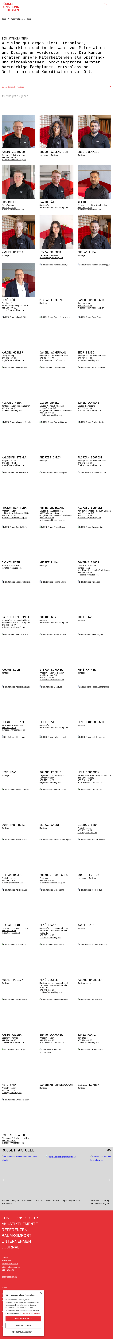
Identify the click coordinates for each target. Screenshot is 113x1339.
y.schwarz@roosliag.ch (89, 410)
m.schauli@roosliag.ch (89, 518)
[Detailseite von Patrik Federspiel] (18, 604)
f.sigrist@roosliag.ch (89, 465)
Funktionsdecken (20, 1218)
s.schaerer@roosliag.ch (52, 680)
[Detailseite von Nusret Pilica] (18, 968)
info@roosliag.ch (9, 1277)
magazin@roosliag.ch (50, 782)
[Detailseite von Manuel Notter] (18, 237)
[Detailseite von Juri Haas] (94, 604)
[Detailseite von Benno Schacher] (56, 1021)
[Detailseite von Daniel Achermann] (56, 339)
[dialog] (23, 1313)
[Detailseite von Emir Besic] (94, 339)
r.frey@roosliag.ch (11, 1093)
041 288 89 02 (9, 157)
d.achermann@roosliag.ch (52, 360)
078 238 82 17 (9, 358)
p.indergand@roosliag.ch (52, 520)
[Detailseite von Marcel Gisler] (18, 339)
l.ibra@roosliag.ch (87, 832)
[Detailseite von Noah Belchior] (94, 861)
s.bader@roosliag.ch (12, 883)
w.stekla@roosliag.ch (13, 465)
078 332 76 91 (85, 515)
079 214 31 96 (9, 515)
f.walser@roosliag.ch (13, 1042)
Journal (10, 1247)
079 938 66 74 (9, 625)
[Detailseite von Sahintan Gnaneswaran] (56, 1071)
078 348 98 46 (85, 780)
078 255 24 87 (47, 677)
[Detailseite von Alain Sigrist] (94, 188)
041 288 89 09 (47, 1040)
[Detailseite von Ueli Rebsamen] (94, 759)
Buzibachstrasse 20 (10, 1263)
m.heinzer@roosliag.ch (13, 730)
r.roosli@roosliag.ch (13, 310)
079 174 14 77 (47, 358)
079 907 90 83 (47, 935)
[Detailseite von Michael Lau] (18, 913)
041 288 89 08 (9, 727)
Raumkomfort (16, 1236)
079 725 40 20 (47, 780)
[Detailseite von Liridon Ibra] (94, 811)
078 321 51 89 (85, 358)
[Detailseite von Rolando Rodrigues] (56, 861)
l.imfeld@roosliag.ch (51, 415)
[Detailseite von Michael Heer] (18, 391)
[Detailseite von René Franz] (56, 913)
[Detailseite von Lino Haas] (18, 759)
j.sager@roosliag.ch (88, 575)
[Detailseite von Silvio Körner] (94, 1071)
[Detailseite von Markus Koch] (18, 657)
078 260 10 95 (9, 880)
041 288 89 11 (9, 931)
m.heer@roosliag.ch (11, 410)
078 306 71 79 (9, 1090)
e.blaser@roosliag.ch (13, 1143)
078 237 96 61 (85, 830)
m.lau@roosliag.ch (11, 933)
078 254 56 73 (85, 305)
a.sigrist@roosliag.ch (89, 210)
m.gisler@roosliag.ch (13, 360)
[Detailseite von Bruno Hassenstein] (56, 138)
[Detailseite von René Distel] (56, 968)
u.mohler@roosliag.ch (13, 210)
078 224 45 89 (85, 1040)
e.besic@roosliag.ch (88, 360)
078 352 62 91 (85, 408)
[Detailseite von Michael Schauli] (94, 496)
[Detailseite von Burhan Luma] (94, 237)
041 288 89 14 (9, 1140)
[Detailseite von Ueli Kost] (56, 708)
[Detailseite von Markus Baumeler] (94, 968)
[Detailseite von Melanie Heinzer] (18, 708)
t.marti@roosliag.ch (88, 1042)
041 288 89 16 (9, 1040)
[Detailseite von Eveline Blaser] (18, 1121)
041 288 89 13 (47, 413)
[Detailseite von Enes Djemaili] (94, 138)
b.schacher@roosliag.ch (52, 1042)
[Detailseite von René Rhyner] (94, 657)
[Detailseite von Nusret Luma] (56, 550)
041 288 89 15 (85, 207)
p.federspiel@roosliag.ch (15, 627)
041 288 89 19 (85, 572)
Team (29, 19)
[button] (23, 1332)
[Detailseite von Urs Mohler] (18, 188)
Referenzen (14, 1230)
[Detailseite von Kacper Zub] (94, 913)
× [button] (41, 1293)
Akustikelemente (20, 1224)
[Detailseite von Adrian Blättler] (18, 496)
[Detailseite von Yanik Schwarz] (94, 391)
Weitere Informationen (31, 1313)
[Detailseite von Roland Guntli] (56, 604)
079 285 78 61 (9, 463)
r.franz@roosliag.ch (50, 937)
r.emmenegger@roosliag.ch (91, 308)
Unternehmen (16, 19)
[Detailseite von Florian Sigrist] (94, 443)
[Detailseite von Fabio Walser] (18, 1021)
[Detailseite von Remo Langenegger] (94, 708)
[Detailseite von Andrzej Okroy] (56, 443)
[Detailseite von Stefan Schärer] (56, 657)
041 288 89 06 (47, 880)
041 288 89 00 (9, 308)
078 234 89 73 (9, 408)
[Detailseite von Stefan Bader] (18, 861)
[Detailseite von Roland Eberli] (56, 759)
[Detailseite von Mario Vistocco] (18, 138)
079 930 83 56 (47, 990)
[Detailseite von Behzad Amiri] (56, 811)
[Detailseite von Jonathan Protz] (18, 811)
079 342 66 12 (85, 463)
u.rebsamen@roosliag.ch (90, 782)
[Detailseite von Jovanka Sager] (94, 550)
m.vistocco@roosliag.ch (14, 160)
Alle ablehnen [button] (23, 1326)
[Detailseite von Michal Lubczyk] (56, 287)
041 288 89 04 (47, 518)
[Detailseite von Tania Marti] (94, 1021)
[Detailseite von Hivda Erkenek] (56, 237)
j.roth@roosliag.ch (11, 568)
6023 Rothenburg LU (11, 1267)
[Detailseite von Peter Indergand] (56, 496)
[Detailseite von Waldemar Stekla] (18, 443)
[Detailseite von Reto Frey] (18, 1071)
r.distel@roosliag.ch (51, 992)
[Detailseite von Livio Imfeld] (56, 391)
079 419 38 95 (9, 207)
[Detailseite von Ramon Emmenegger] (94, 287)
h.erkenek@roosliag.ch (51, 258)
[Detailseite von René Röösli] (18, 287)
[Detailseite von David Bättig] (56, 188)
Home (4, 19)
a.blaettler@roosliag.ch (14, 518)
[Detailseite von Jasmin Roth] (18, 550)
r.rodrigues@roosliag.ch (52, 883)
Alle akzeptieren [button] (23, 1319)
